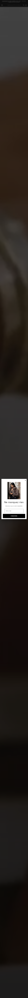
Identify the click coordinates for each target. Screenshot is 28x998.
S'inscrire (14, 516)
